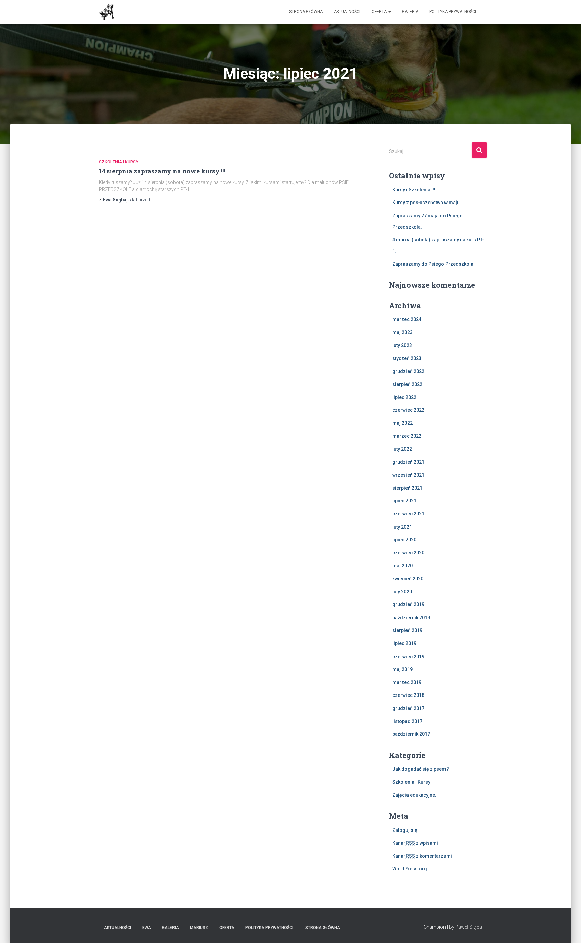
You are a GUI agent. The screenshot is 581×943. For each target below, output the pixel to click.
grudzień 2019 (408, 604)
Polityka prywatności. (453, 11)
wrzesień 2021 (408, 475)
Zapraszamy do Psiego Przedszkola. (433, 264)
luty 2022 (402, 449)
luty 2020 (402, 591)
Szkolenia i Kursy (118, 161)
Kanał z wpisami (415, 843)
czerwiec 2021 (408, 514)
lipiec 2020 (404, 539)
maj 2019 (402, 669)
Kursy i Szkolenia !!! (413, 189)
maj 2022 (402, 423)
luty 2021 (402, 527)
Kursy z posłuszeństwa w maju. (426, 202)
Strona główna (306, 11)
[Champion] (106, 11)
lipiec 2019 (404, 643)
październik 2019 (411, 617)
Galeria (410, 11)
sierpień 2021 (407, 488)
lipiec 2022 (404, 397)
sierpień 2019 (407, 630)
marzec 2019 (406, 682)
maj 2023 (402, 332)
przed (139, 200)
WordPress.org (409, 868)
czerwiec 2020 (408, 552)
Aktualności (347, 11)
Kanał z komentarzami (422, 856)
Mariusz (199, 927)
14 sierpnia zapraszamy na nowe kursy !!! (162, 171)
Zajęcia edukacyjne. (414, 795)
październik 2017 (411, 734)
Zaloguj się (404, 830)
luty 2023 (402, 345)
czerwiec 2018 (408, 695)
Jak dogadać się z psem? (420, 769)
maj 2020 (402, 565)
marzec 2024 (406, 319)
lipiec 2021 (404, 500)
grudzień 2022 (408, 371)
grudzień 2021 (408, 462)
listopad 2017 (407, 721)
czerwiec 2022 (408, 410)
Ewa (146, 927)
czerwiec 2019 (408, 656)
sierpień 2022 (407, 384)
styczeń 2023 (406, 358)
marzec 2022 (406, 436)
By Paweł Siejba (465, 927)
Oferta (380, 11)
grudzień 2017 (408, 708)
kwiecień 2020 (407, 578)
